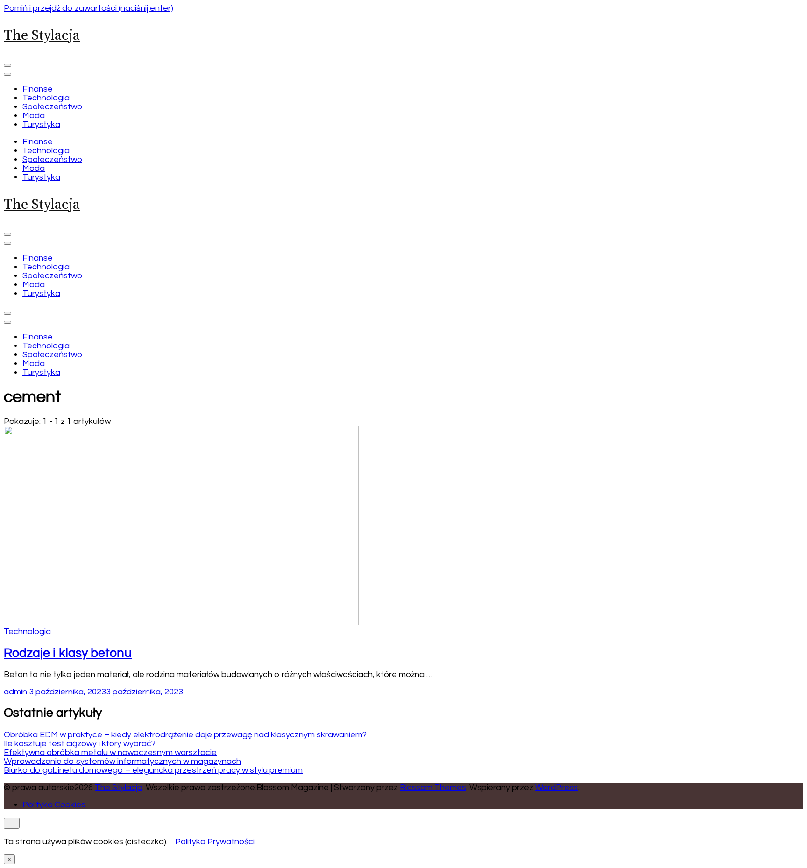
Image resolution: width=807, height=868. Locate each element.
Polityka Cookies (53, 804)
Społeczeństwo (52, 106)
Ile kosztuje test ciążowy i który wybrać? (80, 743)
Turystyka (41, 124)
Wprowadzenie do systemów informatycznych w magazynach (122, 761)
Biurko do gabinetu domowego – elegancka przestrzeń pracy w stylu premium (153, 770)
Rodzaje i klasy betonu (68, 653)
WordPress (556, 787)
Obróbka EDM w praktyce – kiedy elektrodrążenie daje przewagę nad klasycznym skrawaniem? (185, 734)
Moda (33, 115)
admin (15, 691)
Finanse (37, 89)
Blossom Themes (433, 787)
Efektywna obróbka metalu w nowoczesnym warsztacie (110, 752)
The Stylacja (42, 35)
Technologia (46, 97)
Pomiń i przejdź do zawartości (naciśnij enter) (88, 8)
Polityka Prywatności (215, 841)
